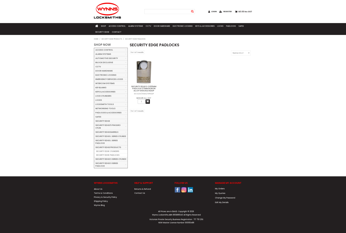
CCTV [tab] (98, 66)
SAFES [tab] (98, 116)
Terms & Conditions (103, 193)
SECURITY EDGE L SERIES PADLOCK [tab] (106, 141)
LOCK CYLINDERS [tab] (103, 96)
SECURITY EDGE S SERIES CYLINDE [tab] (110, 159)
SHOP (103, 26)
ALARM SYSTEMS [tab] (103, 54)
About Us (98, 189)
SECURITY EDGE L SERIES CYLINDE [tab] (110, 136)
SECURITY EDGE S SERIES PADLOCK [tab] (106, 164)
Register (227, 11)
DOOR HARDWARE (162, 26)
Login (214, 11)
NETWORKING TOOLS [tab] (105, 108)
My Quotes (220, 193)
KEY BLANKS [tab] (100, 87)
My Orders (220, 188)
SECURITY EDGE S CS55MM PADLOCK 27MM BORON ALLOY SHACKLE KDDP (143, 88)
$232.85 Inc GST (144, 98)
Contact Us (139, 193)
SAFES (241, 26)
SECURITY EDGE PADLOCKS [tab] (107, 155)
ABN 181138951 (176, 215)
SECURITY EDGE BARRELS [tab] (106, 132)
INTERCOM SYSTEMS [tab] (105, 83)
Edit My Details (222, 202)
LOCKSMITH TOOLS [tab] (104, 104)
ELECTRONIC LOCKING (183, 26)
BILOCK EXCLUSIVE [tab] (104, 62)
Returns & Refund (142, 189)
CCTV (148, 26)
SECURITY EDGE (102, 32)
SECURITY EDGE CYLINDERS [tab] (107, 151)
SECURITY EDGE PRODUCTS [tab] (108, 147)
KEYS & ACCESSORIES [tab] (105, 91)
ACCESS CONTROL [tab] (104, 50)
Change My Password (225, 197)
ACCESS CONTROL (117, 26)
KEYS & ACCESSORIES (205, 26)
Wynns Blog (99, 205)
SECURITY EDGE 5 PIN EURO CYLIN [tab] (108, 126)
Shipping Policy (101, 201)
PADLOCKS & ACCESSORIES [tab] (108, 112)
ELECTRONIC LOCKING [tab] (105, 75)
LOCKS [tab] (98, 100)
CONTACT (116, 32)
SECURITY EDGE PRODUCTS (112, 39)
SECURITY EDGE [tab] (102, 121)
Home (96, 39)
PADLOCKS (231, 26)
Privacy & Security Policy (105, 197)
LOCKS (220, 26)
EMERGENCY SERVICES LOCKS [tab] (109, 79)
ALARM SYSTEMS (135, 26)
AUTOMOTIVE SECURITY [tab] (106, 58)
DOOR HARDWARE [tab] (104, 70)
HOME (97, 26)
